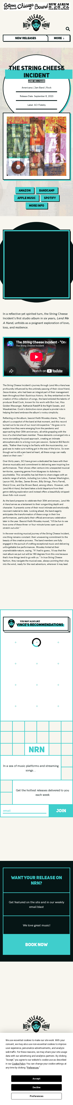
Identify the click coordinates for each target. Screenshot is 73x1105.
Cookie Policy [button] (18, 1063)
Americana (27, 87)
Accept (36, 1078)
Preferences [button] (33, 1067)
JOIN (61, 811)
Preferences (36, 1096)
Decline (36, 1087)
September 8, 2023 (43, 96)
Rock (48, 87)
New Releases (25, 38)
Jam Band (39, 87)
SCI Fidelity (40, 104)
